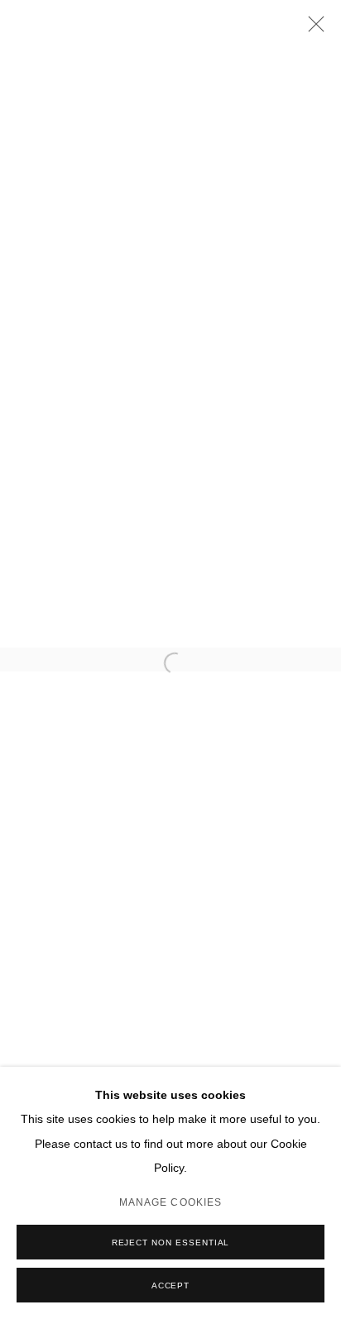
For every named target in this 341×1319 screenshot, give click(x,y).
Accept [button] (170, 1285)
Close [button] (312, 29)
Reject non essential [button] (171, 1242)
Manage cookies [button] (170, 1202)
